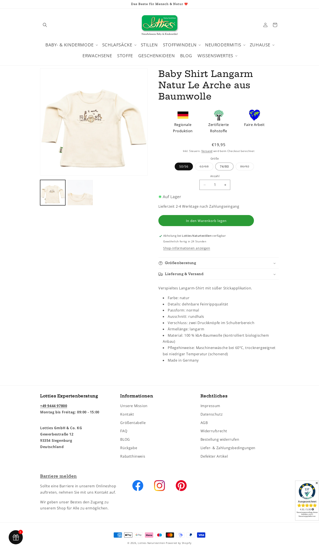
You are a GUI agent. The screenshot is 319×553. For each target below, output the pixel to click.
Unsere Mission (133, 405)
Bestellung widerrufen (220, 439)
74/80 (224, 167)
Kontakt (127, 414)
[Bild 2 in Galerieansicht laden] (80, 192)
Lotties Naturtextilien (151, 543)
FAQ (123, 431)
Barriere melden (58, 476)
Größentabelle (133, 422)
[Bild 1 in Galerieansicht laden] (52, 192)
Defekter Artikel (214, 456)
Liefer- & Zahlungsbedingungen (228, 447)
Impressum (210, 405)
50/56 (183, 167)
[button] (45, 25)
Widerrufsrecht (214, 431)
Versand (206, 151)
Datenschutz (212, 414)
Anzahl (214, 176)
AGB (204, 422)
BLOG (125, 439)
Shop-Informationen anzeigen (186, 248)
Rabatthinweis (132, 456)
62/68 (206, 167)
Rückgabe (128, 447)
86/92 (247, 167)
